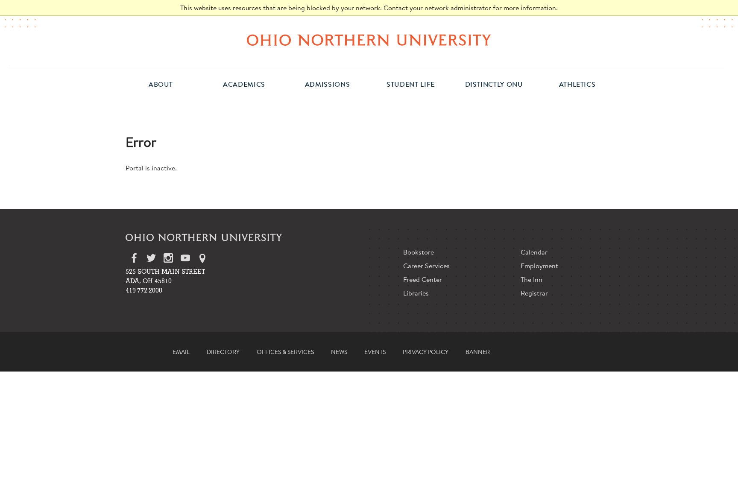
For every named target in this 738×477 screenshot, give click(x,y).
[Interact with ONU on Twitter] (151, 260)
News (339, 352)
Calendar (534, 251)
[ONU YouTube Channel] (185, 260)
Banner (478, 352)
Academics (244, 84)
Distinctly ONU (494, 84)
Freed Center (422, 279)
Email (181, 352)
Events (375, 352)
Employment (539, 265)
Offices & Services (285, 352)
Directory (223, 352)
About (161, 84)
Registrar (534, 292)
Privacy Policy (425, 352)
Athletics (577, 84)
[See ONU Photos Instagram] (168, 260)
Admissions (327, 84)
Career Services (426, 265)
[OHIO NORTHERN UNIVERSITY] (369, 40)
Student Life (411, 84)
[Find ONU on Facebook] (134, 260)
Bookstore (418, 251)
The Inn (531, 279)
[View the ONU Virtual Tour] (202, 260)
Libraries (416, 292)
